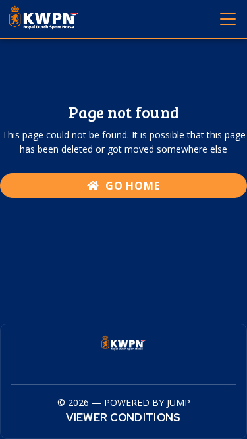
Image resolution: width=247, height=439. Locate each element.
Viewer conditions (123, 418)
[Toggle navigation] (227, 18)
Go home (131, 185)
